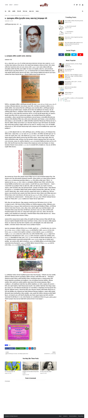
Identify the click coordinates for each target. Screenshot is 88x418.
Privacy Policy (80, 416)
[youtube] (82, 5)
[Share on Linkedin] (32, 348)
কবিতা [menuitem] (9, 11)
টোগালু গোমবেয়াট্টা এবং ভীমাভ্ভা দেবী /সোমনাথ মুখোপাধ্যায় (74, 20)
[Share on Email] (35, 348)
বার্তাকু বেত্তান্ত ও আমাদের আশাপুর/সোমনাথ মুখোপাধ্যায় (73, 37)
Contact (16, 4)
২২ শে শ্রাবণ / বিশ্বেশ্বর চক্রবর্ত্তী (70, 26)
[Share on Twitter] (27, 348)
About (11, 4)
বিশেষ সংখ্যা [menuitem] (25, 11)
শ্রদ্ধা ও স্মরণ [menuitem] (31, 11)
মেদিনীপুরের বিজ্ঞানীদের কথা (69, 92)
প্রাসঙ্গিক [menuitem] (13, 11)
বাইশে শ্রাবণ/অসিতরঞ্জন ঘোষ (69, 69)
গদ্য (8, 15)
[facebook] (74, 5)
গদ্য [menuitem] (5, 11)
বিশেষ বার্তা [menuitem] (19, 11)
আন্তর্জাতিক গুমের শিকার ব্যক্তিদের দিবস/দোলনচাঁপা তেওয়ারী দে (30, 372)
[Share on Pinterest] (30, 348)
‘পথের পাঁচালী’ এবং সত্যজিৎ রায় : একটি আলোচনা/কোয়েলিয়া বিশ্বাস (74, 99)
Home (6, 4)
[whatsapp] (68, 54)
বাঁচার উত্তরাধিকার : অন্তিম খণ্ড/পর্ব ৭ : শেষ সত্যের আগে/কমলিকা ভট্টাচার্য (73, 82)
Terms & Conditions (73, 416)
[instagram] (80, 5)
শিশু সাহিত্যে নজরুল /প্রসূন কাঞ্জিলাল (45, 371)
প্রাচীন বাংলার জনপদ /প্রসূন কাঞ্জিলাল (70, 87)
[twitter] (77, 5)
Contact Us (65, 416)
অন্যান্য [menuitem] (37, 11)
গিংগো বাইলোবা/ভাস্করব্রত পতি (10, 371)
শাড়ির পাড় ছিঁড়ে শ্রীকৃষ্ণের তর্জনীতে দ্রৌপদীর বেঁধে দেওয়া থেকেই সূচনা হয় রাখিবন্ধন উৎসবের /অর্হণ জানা (74, 43)
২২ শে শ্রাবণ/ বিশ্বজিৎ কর (69, 31)
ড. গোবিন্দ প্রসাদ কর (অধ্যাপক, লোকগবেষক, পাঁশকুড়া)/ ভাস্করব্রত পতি (73, 64)
